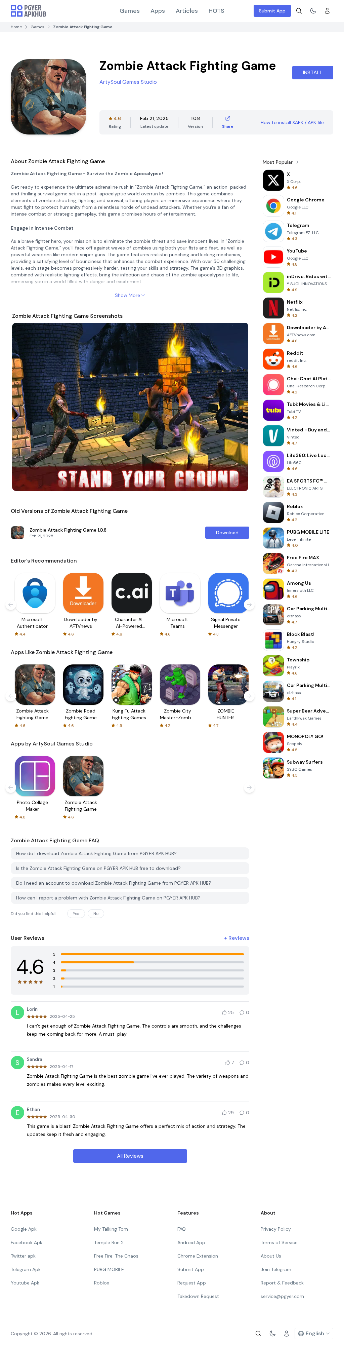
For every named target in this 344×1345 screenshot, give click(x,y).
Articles (187, 11)
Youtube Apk (25, 1283)
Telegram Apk (26, 1269)
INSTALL (312, 72)
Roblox (101, 1283)
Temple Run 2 (109, 1242)
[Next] (236, 407)
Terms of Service (279, 1242)
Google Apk (24, 1229)
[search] (299, 11)
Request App (191, 1283)
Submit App (272, 11)
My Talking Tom (111, 1229)
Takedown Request (198, 1296)
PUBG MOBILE (109, 1269)
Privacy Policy (276, 1229)
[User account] (327, 11)
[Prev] (23, 407)
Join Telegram (276, 1269)
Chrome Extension (197, 1256)
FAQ (181, 1229)
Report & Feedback (282, 1283)
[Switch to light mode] (313, 11)
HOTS (216, 11)
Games (130, 11)
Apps (157, 11)
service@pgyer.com (282, 1296)
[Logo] (28, 10)
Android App (191, 1242)
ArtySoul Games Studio (128, 81)
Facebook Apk (26, 1242)
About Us (271, 1256)
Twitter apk (23, 1256)
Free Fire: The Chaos (116, 1256)
